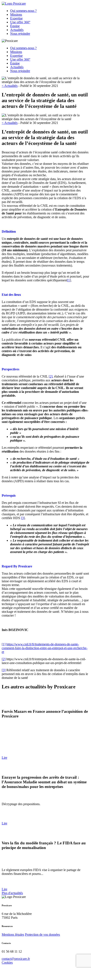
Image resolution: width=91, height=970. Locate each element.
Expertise (16, 18)
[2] (50, 376)
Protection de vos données (42, 934)
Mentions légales (13, 934)
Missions (16, 14)
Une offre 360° (20, 22)
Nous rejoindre (20, 33)
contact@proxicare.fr (16, 958)
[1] (69, 280)
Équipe (15, 26)
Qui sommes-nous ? (23, 11)
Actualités (16, 30)
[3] (23, 518)
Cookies (7, 962)
